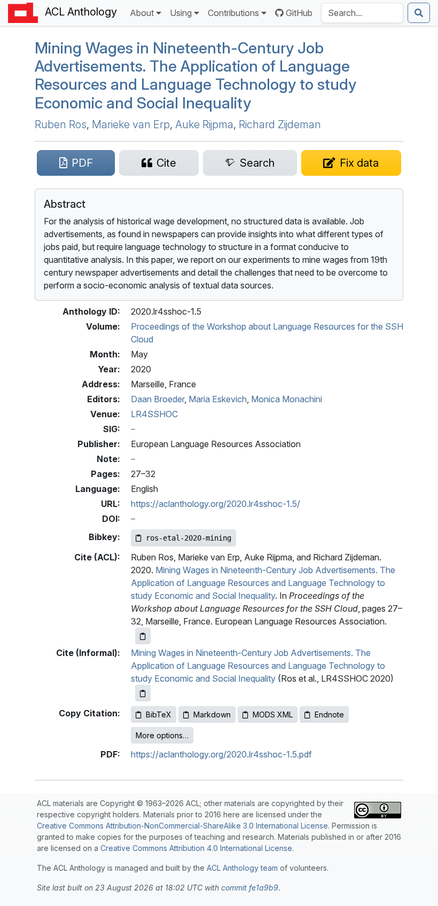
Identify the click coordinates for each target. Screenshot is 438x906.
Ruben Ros (61, 124)
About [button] (142, 12)
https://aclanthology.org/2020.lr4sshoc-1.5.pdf (221, 754)
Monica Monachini (286, 399)
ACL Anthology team (242, 867)
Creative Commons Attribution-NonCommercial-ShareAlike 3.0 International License (182, 825)
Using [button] (181, 12)
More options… (162, 735)
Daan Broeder (157, 399)
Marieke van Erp (131, 124)
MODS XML (273, 714)
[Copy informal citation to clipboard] (143, 693)
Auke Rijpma (204, 124)
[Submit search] (419, 13)
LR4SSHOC (154, 414)
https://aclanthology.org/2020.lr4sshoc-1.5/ (215, 503)
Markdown (212, 714)
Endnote (329, 714)
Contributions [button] (233, 12)
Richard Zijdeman (280, 124)
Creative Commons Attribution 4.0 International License (196, 848)
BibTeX (158, 714)
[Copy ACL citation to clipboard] (143, 636)
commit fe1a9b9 (249, 887)
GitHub (299, 12)
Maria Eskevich (218, 399)
